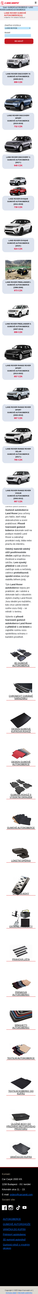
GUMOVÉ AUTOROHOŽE (16, 1224)
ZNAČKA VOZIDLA (13, 25)
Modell (7, 33)
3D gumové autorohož (14, 1239)
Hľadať (19, 41)
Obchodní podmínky (25, 1293)
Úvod (5, 7)
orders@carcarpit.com (21, 1194)
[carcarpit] (10, 3)
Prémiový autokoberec (14, 1234)
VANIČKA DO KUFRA (14, 1229)
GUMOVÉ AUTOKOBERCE (17, 7)
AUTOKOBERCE (12, 1219)
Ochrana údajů (11, 1293)
